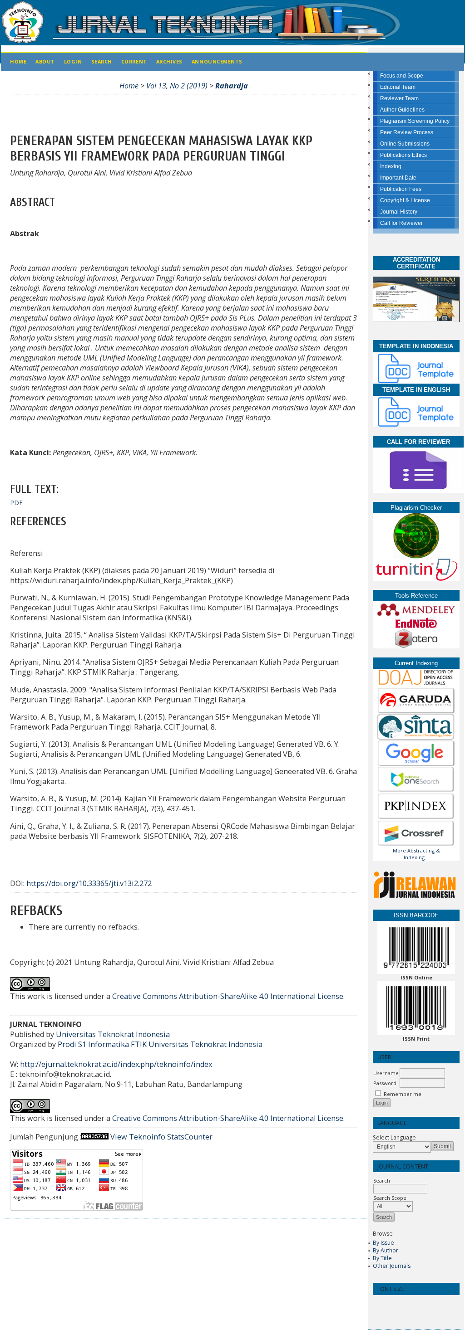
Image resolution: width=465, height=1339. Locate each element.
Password (384, 1083)
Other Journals (392, 1266)
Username (386, 1073)
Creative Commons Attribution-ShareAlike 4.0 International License (227, 996)
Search (101, 61)
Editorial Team (398, 87)
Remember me (402, 1094)
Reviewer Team (399, 98)
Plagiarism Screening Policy (415, 121)
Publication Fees (400, 189)
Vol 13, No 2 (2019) (177, 86)
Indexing (390, 166)
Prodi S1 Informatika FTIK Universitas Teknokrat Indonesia (160, 1044)
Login (73, 61)
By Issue (383, 1242)
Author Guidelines (402, 110)
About (45, 61)
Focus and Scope (401, 76)
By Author (385, 1250)
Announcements (217, 61)
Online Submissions (405, 144)
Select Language (394, 1137)
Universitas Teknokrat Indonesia (113, 1034)
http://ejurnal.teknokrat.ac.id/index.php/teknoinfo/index (116, 1064)
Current (134, 61)
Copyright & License (405, 200)
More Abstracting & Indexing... (416, 854)
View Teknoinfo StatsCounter (161, 1137)
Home (18, 61)
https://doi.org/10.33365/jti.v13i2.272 (89, 883)
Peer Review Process (406, 132)
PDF (16, 502)
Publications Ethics (403, 155)
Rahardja (231, 86)
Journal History (398, 212)
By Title (382, 1258)
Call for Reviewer (401, 223)
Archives (169, 61)
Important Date (398, 178)
